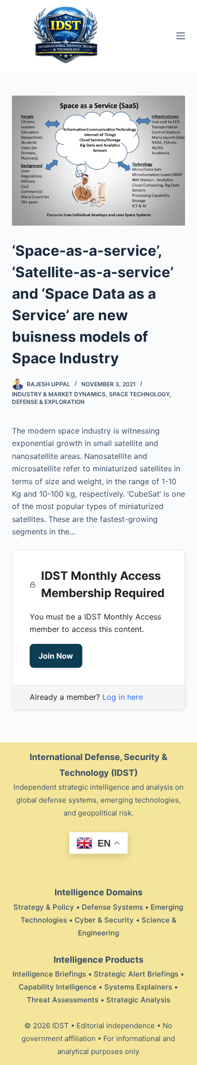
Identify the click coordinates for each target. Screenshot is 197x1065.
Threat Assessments (62, 999)
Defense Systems (112, 907)
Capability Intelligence (58, 986)
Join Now (56, 656)
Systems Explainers (138, 986)
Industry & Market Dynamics (59, 394)
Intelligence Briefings (49, 973)
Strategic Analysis (138, 999)
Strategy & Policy (43, 907)
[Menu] (180, 36)
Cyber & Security (104, 919)
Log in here (122, 697)
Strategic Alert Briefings (136, 973)
